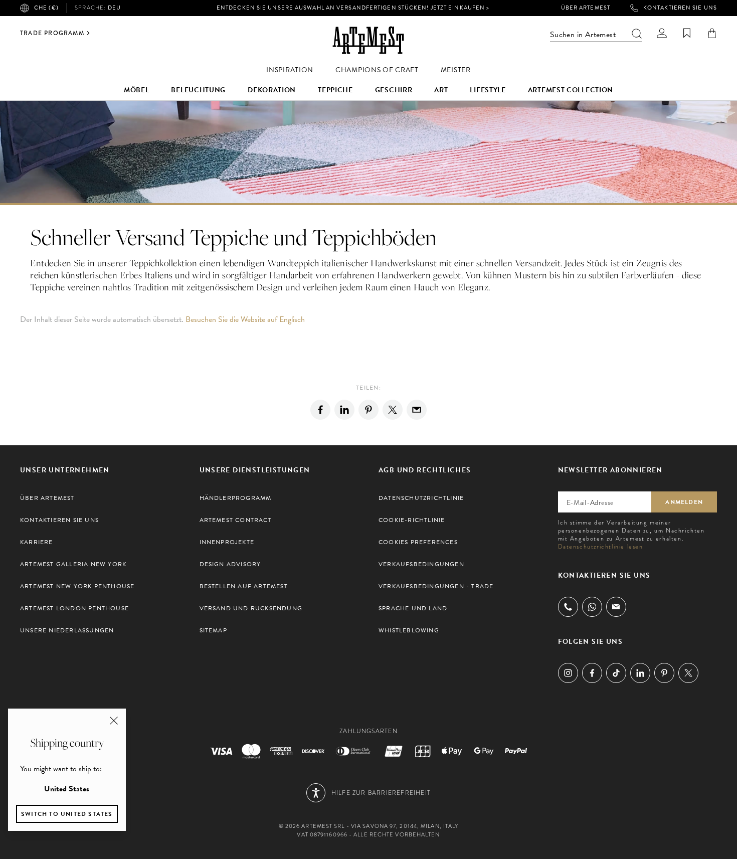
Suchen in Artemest (583, 35)
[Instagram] (568, 672)
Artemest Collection (570, 90)
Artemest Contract (236, 520)
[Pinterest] (368, 409)
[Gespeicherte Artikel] (687, 33)
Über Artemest (585, 8)
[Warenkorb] (712, 33)
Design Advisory (230, 564)
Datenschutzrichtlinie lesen (600, 547)
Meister (456, 70)
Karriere (36, 542)
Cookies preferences (418, 542)
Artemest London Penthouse (74, 608)
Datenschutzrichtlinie (421, 497)
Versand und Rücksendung (251, 608)
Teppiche (335, 90)
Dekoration (272, 90)
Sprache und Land (413, 608)
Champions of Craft (377, 70)
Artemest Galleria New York (73, 564)
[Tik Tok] (616, 672)
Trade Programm (52, 33)
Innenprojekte (227, 542)
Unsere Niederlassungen (67, 630)
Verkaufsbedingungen (421, 564)
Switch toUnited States (67, 813)
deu (98, 8)
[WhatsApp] (592, 606)
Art (441, 90)
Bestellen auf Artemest (244, 586)
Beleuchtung (198, 90)
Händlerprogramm (236, 497)
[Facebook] (320, 409)
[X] (392, 409)
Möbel (136, 90)
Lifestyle (487, 90)
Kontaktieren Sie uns (680, 8)
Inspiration (289, 70)
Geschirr (394, 90)
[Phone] (568, 606)
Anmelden (684, 501)
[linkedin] (344, 409)
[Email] (416, 409)
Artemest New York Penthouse (77, 586)
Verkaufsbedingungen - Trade (436, 586)
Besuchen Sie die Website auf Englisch (245, 319)
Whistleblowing (409, 630)
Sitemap (213, 630)
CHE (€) (46, 8)
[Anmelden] (662, 33)
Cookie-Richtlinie (412, 520)
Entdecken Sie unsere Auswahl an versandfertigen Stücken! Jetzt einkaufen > (353, 8)
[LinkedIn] (640, 672)
